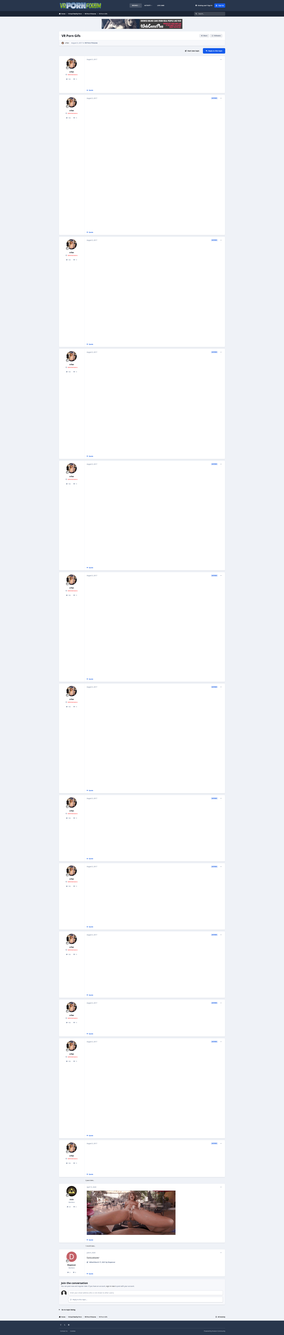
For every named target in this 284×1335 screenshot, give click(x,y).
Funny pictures (93, 1257)
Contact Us (63, 1331)
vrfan (67, 43)
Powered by (214, 1331)
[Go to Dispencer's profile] (71, 1257)
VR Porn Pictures (91, 43)
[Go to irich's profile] (71, 1191)
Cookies (72, 1331)
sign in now (110, 1286)
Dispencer (71, 1265)
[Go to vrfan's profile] (63, 43)
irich (72, 1199)
